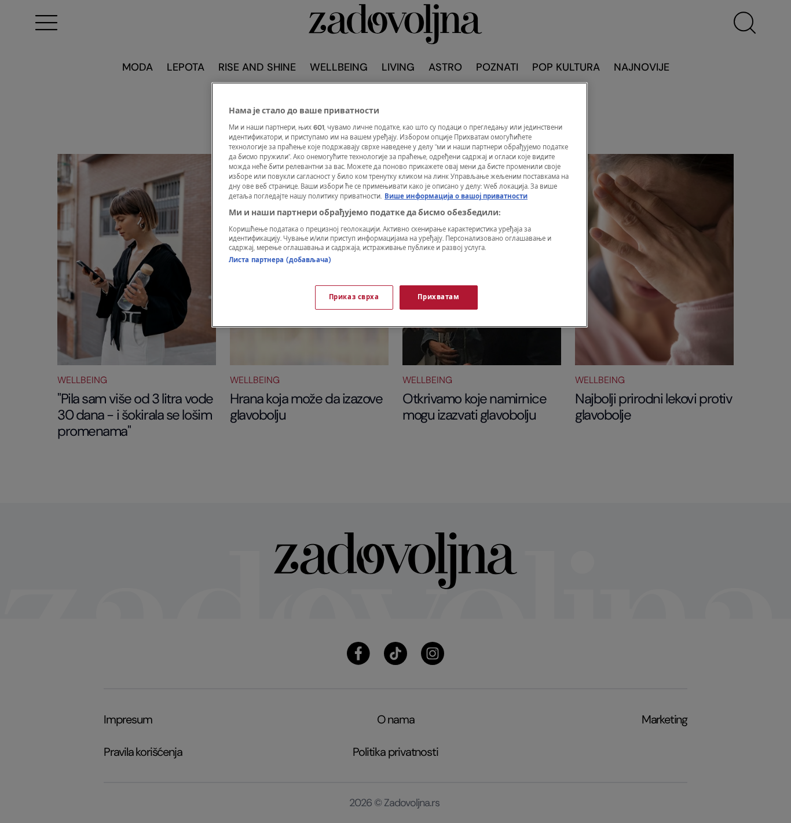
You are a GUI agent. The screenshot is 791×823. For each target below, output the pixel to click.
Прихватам (438, 297)
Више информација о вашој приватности (456, 196)
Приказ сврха (354, 297)
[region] (399, 205)
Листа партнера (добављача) (280, 260)
